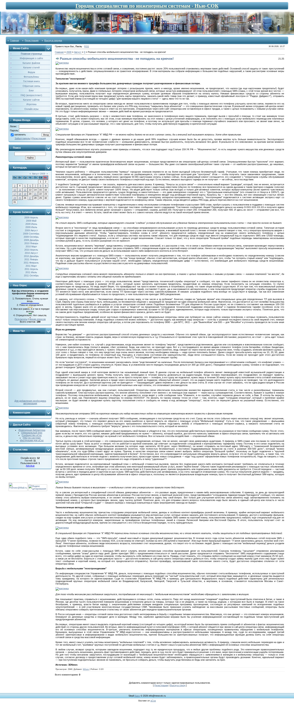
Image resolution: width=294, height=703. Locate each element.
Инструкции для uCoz (32, 440)
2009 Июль (31, 227)
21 (35, 194)
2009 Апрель (31, 217)
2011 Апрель (31, 269)
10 (14, 189)
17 (14, 194)
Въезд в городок (53, 40)
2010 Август (31, 253)
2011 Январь (31, 259)
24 (14, 198)
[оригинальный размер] (62, 62)
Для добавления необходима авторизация (30, 402)
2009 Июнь (31, 224)
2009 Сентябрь (31, 233)
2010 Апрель (31, 249)
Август (77, 52)
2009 (68, 52)
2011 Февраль (31, 262)
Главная (14, 40)
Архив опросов (37, 319)
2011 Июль (31, 272)
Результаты (21, 319)
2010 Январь (31, 243)
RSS (86, 46)
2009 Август (31, 230)
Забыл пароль (22, 138)
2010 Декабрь (31, 256)
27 (30, 198)
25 (20, 198)
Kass (137, 695)
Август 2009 (38, 173)
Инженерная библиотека (32, 430)
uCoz (153, 700)
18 (20, 194)
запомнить (20, 134)
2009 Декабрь (31, 240)
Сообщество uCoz (32, 435)
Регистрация (32, 40)
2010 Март (31, 246)
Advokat (30, 465)
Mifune (86, 669)
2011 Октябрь (31, 275)
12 (25, 189)
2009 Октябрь (31, 237)
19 (25, 194)
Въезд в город (177, 685)
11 (20, 189)
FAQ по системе (32, 438)
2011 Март (31, 266)
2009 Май (31, 220)
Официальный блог (31, 432)
